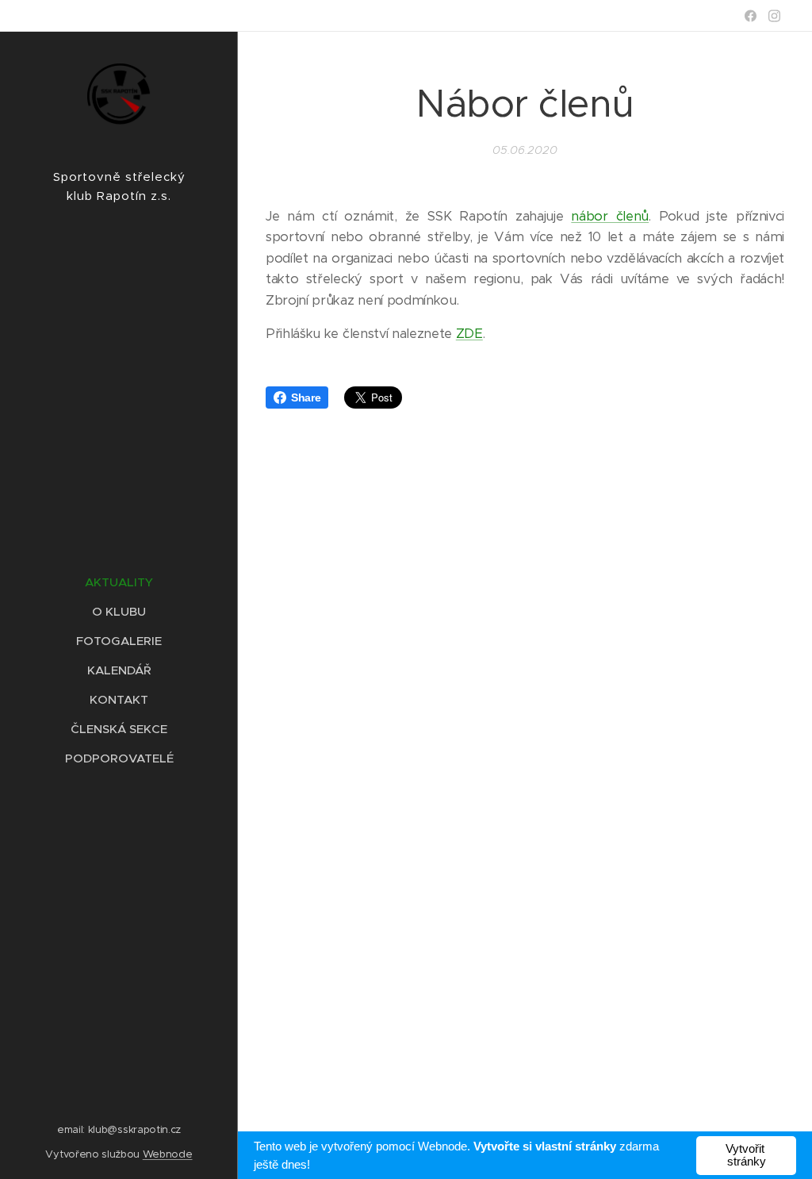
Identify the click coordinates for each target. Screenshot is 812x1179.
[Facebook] (750, 15)
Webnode (168, 1154)
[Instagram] (774, 15)
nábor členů (610, 216)
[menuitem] (119, 582)
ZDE (469, 333)
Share (305, 397)
